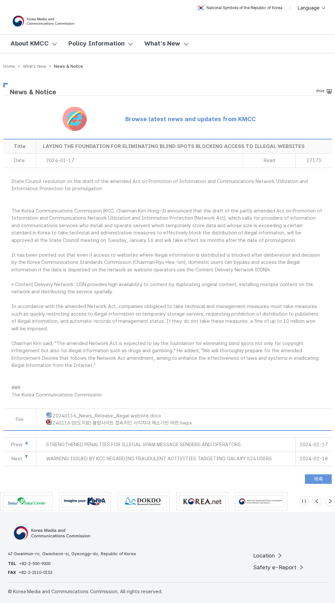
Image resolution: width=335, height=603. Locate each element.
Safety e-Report (275, 567)
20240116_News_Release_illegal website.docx (107, 416)
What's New (162, 43)
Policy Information (96, 43)
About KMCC (29, 43)
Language (309, 8)
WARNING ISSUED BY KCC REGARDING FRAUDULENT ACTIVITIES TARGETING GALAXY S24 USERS (159, 459)
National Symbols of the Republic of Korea (244, 8)
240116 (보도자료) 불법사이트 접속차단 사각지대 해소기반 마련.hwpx (122, 423)
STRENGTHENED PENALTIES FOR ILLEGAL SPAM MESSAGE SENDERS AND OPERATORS (143, 445)
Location (264, 555)
